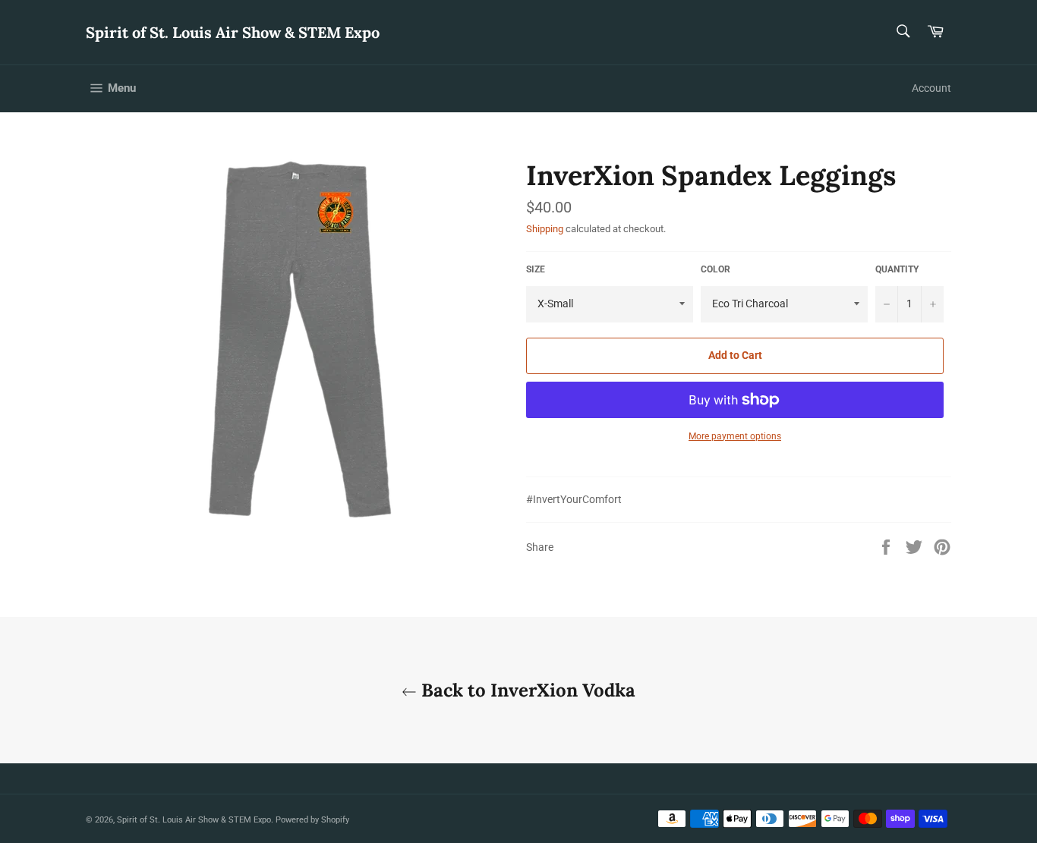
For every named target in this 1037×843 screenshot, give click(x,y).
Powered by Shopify (312, 820)
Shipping (544, 228)
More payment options (735, 436)
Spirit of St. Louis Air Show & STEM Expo (233, 32)
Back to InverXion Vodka (526, 690)
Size (535, 269)
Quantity (897, 269)
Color (715, 269)
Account (931, 88)
